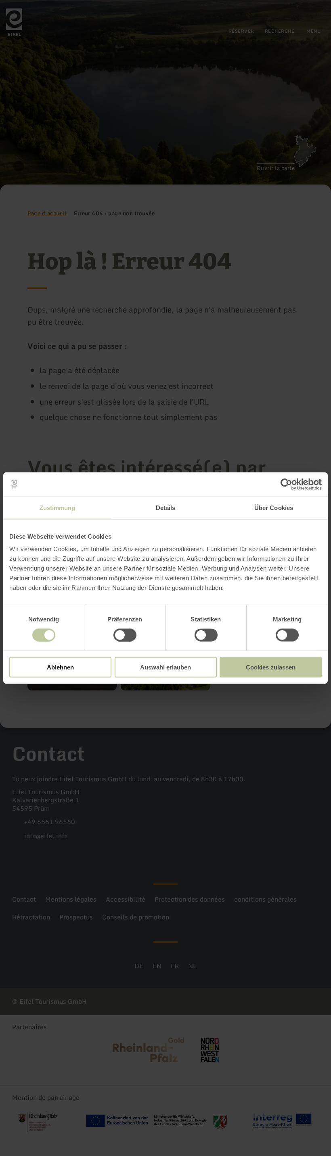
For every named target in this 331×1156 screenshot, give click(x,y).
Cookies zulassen (270, 667)
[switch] (124, 634)
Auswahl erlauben (165, 667)
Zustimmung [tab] (57, 507)
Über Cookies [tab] (273, 507)
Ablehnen (60, 667)
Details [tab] (166, 507)
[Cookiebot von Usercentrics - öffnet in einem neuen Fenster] (286, 484)
